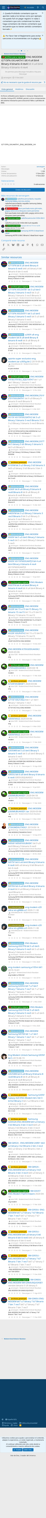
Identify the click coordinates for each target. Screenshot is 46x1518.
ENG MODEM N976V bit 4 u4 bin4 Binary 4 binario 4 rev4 (26, 886)
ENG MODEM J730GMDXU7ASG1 (23, 826)
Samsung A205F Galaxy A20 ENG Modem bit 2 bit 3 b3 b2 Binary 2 (26, 1097)
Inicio (16, 1425)
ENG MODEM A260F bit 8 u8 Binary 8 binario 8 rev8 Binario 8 (24, 489)
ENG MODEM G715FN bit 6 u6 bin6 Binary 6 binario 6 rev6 (23, 265)
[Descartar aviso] (42, 13)
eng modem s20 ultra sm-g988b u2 (25, 909)
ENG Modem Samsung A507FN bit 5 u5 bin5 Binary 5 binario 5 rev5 (23, 946)
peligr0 (13, 972)
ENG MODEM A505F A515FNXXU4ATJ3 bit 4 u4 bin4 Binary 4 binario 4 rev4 (24, 561)
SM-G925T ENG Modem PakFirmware (24, 1192)
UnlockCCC (15, 1060)
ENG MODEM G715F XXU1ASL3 (23, 698)
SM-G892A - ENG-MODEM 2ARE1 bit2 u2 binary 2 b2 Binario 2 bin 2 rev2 (26, 1144)
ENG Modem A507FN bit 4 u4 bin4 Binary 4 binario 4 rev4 (25, 585)
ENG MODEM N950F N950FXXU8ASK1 (23, 842)
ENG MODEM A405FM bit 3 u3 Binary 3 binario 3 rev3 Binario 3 (25, 513)
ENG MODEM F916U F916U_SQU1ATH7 (25, 378)
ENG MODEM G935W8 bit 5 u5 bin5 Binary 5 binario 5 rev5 (23, 750)
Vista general (7, 89)
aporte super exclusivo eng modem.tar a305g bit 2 (22, 360)
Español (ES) (12, 1419)
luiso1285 (14, 654)
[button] (2, 1419)
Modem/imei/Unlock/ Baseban (30, 274)
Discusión (30, 89)
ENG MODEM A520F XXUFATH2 (23, 632)
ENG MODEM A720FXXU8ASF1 (24, 682)
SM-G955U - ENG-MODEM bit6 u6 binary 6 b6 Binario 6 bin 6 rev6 (24, 1234)
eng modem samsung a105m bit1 (25, 967)
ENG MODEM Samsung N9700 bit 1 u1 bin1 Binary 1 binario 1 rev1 (23, 1034)
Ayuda (6, 1425)
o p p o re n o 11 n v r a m (23, 225)
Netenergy (14, 830)
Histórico (19, 89)
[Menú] (4, 7)
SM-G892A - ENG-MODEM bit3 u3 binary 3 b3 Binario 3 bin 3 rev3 (24, 1169)
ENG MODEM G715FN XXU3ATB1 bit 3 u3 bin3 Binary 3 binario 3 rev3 (25, 289)
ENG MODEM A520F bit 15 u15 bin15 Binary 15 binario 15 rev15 (25, 609)
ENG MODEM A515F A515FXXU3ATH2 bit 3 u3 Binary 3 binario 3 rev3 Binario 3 (24, 417)
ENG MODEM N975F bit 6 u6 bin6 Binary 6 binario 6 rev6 (26, 862)
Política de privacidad (29, 1423)
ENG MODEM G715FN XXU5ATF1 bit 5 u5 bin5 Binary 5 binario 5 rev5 (24, 313)
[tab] (18, 51)
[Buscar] (43, 7)
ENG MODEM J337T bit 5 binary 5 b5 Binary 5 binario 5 (26, 443)
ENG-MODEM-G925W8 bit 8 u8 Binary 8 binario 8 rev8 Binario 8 (25, 1073)
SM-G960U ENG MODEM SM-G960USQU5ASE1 (25, 1281)
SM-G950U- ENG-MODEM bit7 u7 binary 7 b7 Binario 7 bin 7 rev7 (26, 1212)
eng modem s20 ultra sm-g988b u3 (25, 927)
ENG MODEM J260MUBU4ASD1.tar (24, 810)
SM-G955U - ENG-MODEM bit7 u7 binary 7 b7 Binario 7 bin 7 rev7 (24, 1258)
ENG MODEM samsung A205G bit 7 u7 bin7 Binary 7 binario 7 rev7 (23, 986)
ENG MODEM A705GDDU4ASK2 (24, 649)
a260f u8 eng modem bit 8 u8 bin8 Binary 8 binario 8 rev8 (23, 337)
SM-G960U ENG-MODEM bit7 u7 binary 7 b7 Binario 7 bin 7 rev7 (26, 1301)
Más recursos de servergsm (15, 195)
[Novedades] (37, 7)
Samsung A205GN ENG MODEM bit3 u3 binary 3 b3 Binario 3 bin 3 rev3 (26, 1121)
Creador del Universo (28, 1455)
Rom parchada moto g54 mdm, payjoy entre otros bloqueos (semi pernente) (23, 209)
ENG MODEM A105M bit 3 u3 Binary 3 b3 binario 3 (26, 464)
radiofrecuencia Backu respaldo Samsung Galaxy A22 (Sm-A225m (23, 200)
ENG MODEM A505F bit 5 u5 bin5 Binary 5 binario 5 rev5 (26, 537)
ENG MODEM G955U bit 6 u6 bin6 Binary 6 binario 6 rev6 (26, 774)
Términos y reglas (10, 1423)
